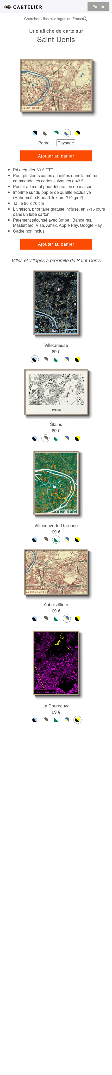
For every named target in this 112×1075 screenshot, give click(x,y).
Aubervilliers (56, 604)
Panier (98, 6)
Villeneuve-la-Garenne (56, 525)
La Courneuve (56, 705)
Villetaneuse (56, 345)
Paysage (66, 143)
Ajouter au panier (56, 156)
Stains (56, 424)
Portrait (45, 143)
